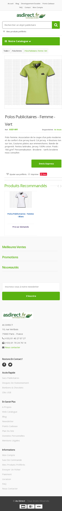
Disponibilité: (47, 130)
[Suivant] (61, 186)
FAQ (20, 7)
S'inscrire (31, 295)
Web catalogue (9, 411)
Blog (17, 3)
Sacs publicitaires (10, 377)
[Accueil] (31, 15)
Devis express (46, 163)
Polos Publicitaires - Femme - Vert (36, 51)
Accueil (10, 3)
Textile (6, 51)
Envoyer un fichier (11, 469)
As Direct (20, 500)
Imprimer (35, 174)
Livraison (6, 479)
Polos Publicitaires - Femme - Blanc (20, 215)
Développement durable (30, 3)
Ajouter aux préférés (18, 174)
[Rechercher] (56, 25)
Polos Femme (17, 51)
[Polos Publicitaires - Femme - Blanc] (21, 199)
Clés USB (6, 392)
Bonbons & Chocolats (12, 387)
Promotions (10, 257)
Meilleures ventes (14, 247)
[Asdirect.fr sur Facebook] (4, 365)
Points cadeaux (48, 3)
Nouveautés (10, 267)
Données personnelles (13, 435)
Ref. (6, 130)
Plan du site (8, 430)
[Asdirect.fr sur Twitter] (10, 365)
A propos (6, 407)
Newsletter (8, 421)
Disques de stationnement (15, 382)
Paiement (7, 474)
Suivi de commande (12, 459)
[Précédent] (58, 186)
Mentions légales (11, 440)
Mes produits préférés (16, 31)
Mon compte (38, 7)
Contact (28, 7)
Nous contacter (12, 347)
